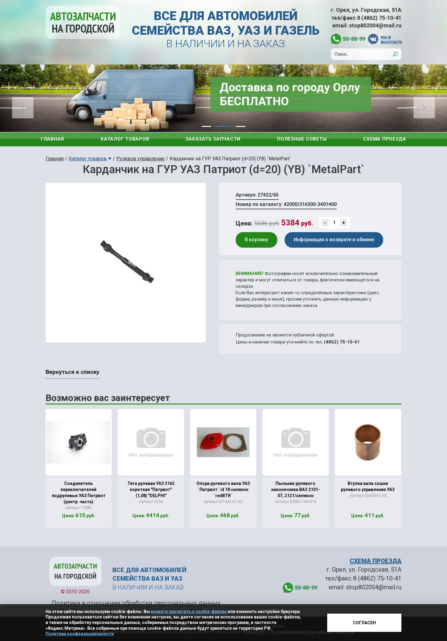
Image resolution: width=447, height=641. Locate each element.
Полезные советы (302, 139)
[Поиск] (395, 54)
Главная (52, 139)
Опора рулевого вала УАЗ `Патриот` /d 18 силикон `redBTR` (223, 489)
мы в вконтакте (391, 39)
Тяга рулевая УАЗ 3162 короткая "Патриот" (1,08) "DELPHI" (151, 489)
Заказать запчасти (213, 139)
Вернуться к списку (72, 372)
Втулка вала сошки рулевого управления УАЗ (368, 486)
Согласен (364, 622)
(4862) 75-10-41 (342, 342)
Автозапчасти (83, 22)
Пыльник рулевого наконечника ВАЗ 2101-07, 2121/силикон (295, 489)
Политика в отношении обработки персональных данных (136, 603)
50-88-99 (354, 39)
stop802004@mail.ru (375, 25)
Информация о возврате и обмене (334, 239)
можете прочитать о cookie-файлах (189, 611)
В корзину (256, 239)
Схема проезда (384, 139)
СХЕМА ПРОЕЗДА (375, 561)
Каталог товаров (125, 139)
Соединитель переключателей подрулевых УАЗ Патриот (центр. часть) (79, 492)
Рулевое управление (140, 159)
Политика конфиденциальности (80, 633)
